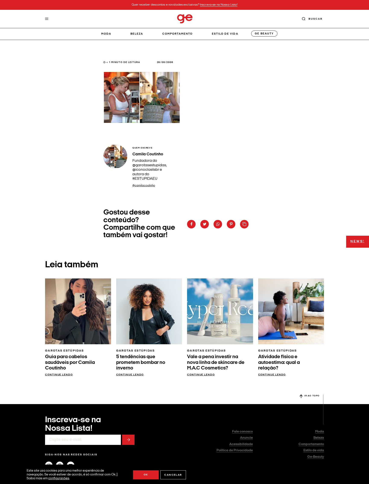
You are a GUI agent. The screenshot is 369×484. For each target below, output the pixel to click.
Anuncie (246, 438)
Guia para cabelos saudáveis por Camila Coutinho (70, 362)
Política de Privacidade (235, 450)
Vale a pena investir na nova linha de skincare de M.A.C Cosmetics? (216, 362)
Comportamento (177, 33)
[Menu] (46, 19)
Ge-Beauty (315, 457)
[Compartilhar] (191, 224)
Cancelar (173, 475)
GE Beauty (264, 33)
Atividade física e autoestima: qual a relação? (279, 362)
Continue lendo (59, 375)
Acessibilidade (241, 444)
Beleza (136, 33)
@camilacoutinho (143, 185)
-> (128, 440)
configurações (58, 478)
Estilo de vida (225, 33)
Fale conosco (242, 431)
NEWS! (357, 241)
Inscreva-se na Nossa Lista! (218, 4)
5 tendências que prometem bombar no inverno (140, 362)
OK (146, 475)
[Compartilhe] (244, 224)
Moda (106, 33)
